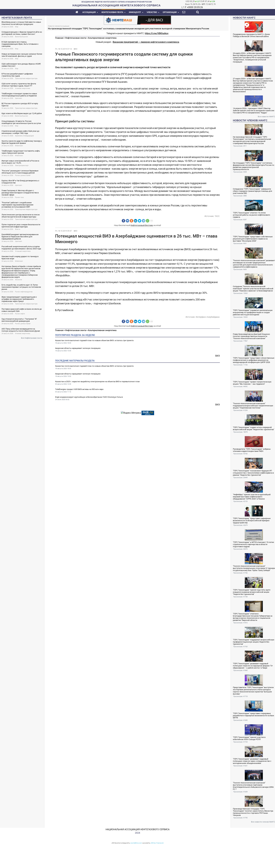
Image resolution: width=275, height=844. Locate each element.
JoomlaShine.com (136, 843)
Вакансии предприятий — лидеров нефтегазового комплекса (146, 42)
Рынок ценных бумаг (23, 175)
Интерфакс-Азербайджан (208, 317)
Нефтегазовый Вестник (141, 225)
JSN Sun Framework (157, 843)
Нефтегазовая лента (75, 38)
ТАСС (217, 216)
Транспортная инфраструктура (26, 78)
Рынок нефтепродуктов (23, 292)
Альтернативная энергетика (102, 38)
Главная (59, 38)
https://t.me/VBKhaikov (156, 33)
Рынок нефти (20, 314)
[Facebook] (123, 220)
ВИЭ (75, 49)
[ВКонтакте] (127, 220)
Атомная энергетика (22, 88)
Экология (18, 280)
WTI (203, 4)
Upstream (18, 98)
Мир (16, 27)
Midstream (19, 146)
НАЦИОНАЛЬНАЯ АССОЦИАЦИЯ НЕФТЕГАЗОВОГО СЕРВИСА (137, 829)
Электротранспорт (22, 165)
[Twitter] (139, 220)
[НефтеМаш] (137, 19)
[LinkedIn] (135, 220)
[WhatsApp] (147, 220)
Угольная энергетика (23, 251)
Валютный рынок (21, 37)
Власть (17, 229)
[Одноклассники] (131, 220)
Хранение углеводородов (24, 136)
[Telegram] (143, 220)
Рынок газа (19, 197)
